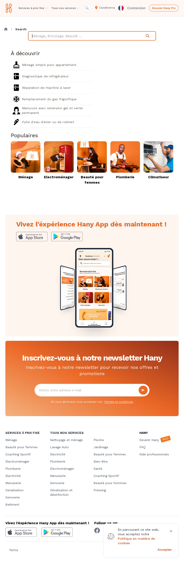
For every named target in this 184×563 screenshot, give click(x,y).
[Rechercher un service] (87, 8)
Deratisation (14, 490)
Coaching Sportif (18, 454)
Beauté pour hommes (110, 483)
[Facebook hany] (97, 530)
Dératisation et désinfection (61, 492)
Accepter (165, 549)
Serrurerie (12, 497)
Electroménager (17, 461)
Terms (13, 550)
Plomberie (13, 468)
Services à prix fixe (31, 8)
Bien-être (101, 461)
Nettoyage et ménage (66, 440)
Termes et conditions (118, 401)
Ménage (11, 440)
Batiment (12, 504)
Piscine (99, 440)
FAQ (142, 447)
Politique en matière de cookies (136, 541)
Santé (98, 468)
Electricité (13, 476)
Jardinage (101, 447)
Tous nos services (63, 8)
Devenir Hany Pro (164, 8)
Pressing (100, 490)
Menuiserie (13, 483)
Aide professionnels (154, 454)
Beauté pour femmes (21, 447)
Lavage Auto (59, 447)
